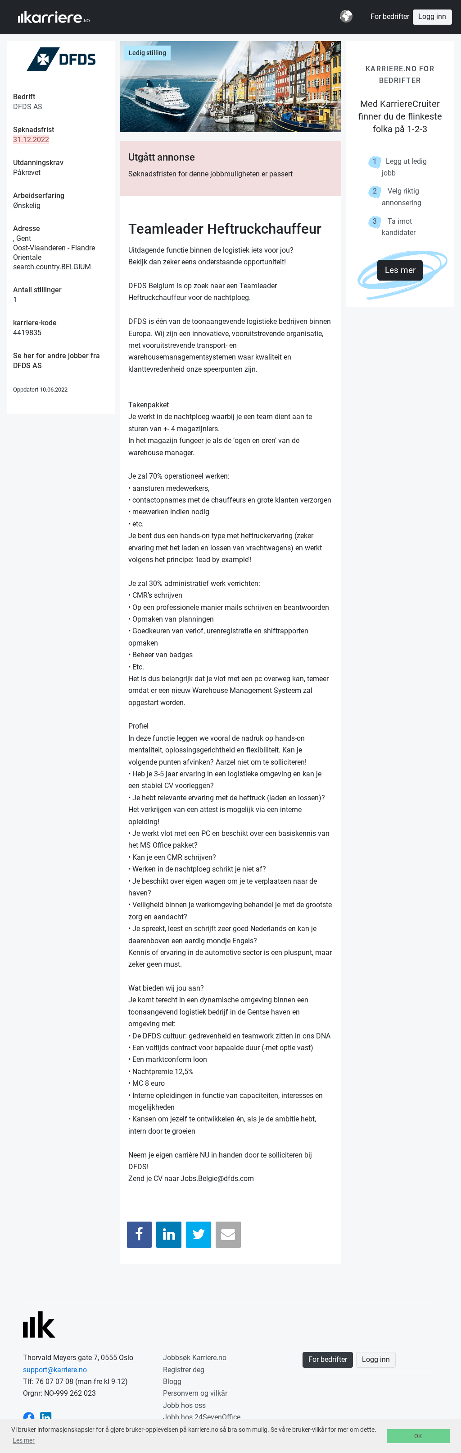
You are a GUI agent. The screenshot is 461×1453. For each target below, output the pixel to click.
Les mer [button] (24, 1440)
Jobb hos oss (184, 1405)
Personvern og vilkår (195, 1393)
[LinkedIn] (168, 1234)
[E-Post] (228, 1234)
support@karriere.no (55, 1369)
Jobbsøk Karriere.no (194, 1357)
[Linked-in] (46, 1417)
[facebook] (29, 1417)
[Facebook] (139, 1234)
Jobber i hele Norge (62, 17)
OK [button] (418, 1436)
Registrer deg (183, 1369)
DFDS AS (27, 106)
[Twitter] (198, 1234)
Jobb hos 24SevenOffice (201, 1417)
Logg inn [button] (432, 17)
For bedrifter (390, 17)
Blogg (172, 1381)
